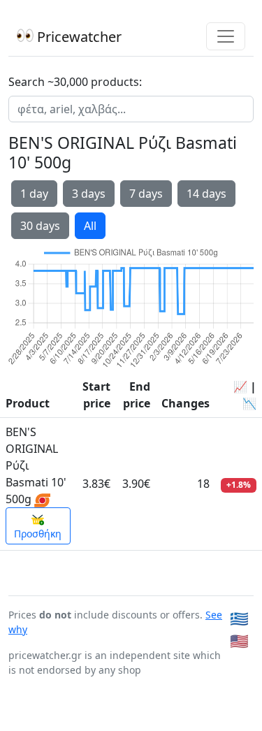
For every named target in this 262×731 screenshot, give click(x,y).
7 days (146, 193)
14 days (206, 193)
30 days (40, 225)
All (90, 225)
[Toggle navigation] (225, 36)
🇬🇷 (239, 618)
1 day (34, 193)
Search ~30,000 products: (75, 81)
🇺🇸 (239, 640)
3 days (88, 193)
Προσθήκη (37, 533)
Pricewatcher (78, 36)
